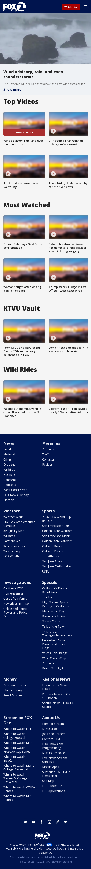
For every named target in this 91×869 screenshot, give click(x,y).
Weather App (12, 551)
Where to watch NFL (17, 729)
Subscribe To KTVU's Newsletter (56, 774)
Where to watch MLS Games (17, 798)
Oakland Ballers (52, 551)
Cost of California (15, 598)
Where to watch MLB (18, 743)
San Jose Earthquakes (57, 566)
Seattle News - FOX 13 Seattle (57, 705)
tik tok (57, 821)
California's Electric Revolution (55, 590)
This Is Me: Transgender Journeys (57, 633)
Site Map (48, 781)
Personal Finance (15, 685)
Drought (9, 464)
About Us (51, 717)
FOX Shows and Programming (53, 746)
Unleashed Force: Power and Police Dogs (15, 612)
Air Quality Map (13, 531)
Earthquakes (11, 541)
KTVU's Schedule (53, 753)
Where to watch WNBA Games (19, 789)
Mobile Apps (50, 767)
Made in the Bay (53, 611)
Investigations (17, 582)
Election (8, 500)
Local (7, 449)
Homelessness (13, 593)
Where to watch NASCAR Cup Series (16, 750)
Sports (48, 510)
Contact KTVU (51, 739)
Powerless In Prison (16, 604)
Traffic (46, 454)
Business (9, 475)
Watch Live (71, 7)
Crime (7, 459)
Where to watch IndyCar (14, 758)
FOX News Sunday (16, 495)
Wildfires (9, 469)
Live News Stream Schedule (54, 760)
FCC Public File (52, 786)
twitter (65, 821)
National (9, 454)
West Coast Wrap (15, 490)
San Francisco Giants (56, 536)
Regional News (56, 679)
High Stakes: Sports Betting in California (55, 604)
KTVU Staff (49, 729)
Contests (48, 459)
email (25, 821)
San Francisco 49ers (56, 526)
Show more (12, 89)
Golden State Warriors (57, 531)
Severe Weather (14, 546)
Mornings (51, 443)
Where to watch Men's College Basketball (18, 767)
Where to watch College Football (14, 736)
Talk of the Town (54, 626)
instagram (49, 821)
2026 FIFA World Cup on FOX (56, 519)
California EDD (13, 588)
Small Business (13, 695)
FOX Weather (12, 556)
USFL (45, 571)
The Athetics (50, 556)
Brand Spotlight (52, 668)
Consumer (10, 480)
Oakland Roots (52, 546)
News (8, 443)
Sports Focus (51, 621)
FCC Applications (53, 791)
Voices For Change (55, 653)
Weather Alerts (13, 517)
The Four (48, 597)
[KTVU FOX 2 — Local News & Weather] (15, 7)
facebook (41, 821)
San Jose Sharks (53, 561)
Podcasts (9, 485)
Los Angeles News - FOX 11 (55, 687)
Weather (11, 510)
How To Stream (53, 724)
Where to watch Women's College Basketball (15, 778)
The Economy (12, 690)
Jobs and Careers (53, 734)
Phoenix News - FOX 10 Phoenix (56, 696)
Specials (49, 582)
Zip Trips (48, 449)
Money (9, 679)
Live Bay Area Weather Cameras (19, 524)
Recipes (47, 464)
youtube (33, 821)
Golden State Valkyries (57, 541)
